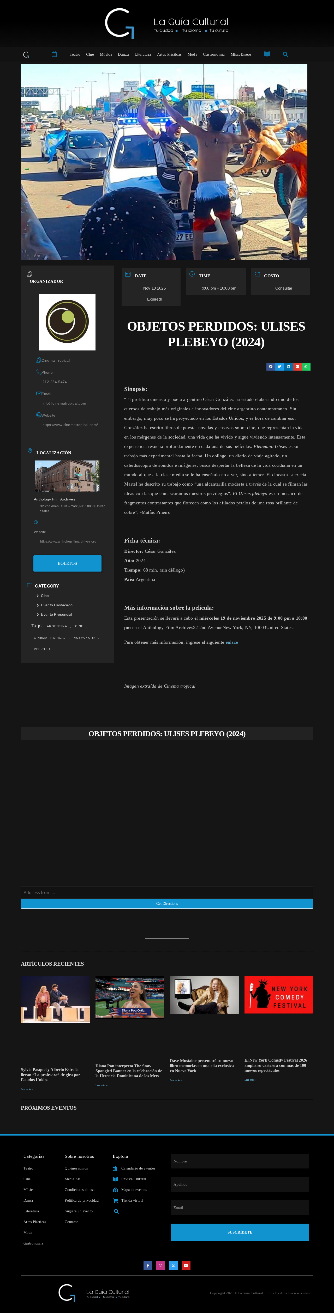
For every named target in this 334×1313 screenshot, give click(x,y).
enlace (232, 642)
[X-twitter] (173, 1265)
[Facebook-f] (148, 1265)
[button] (270, 366)
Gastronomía (214, 54)
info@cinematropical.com (64, 403)
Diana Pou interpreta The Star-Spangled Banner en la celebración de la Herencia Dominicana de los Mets (129, 1071)
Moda (192, 54)
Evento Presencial (56, 614)
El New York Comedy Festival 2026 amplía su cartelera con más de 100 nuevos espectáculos (275, 1065)
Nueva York (85, 637)
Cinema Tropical (50, 637)
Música (106, 54)
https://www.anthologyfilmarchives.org (68, 541)
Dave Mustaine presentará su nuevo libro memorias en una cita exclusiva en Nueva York (202, 1065)
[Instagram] (160, 1265)
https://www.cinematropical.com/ (70, 425)
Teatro (75, 54)
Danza (123, 54)
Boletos (67, 563)
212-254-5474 (55, 382)
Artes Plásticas (169, 54)
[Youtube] (186, 1265)
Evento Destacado (57, 605)
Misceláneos (241, 54)
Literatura (143, 54)
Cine (90, 54)
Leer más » (27, 1089)
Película (42, 649)
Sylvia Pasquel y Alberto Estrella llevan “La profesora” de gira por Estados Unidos (50, 1074)
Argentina (57, 626)
